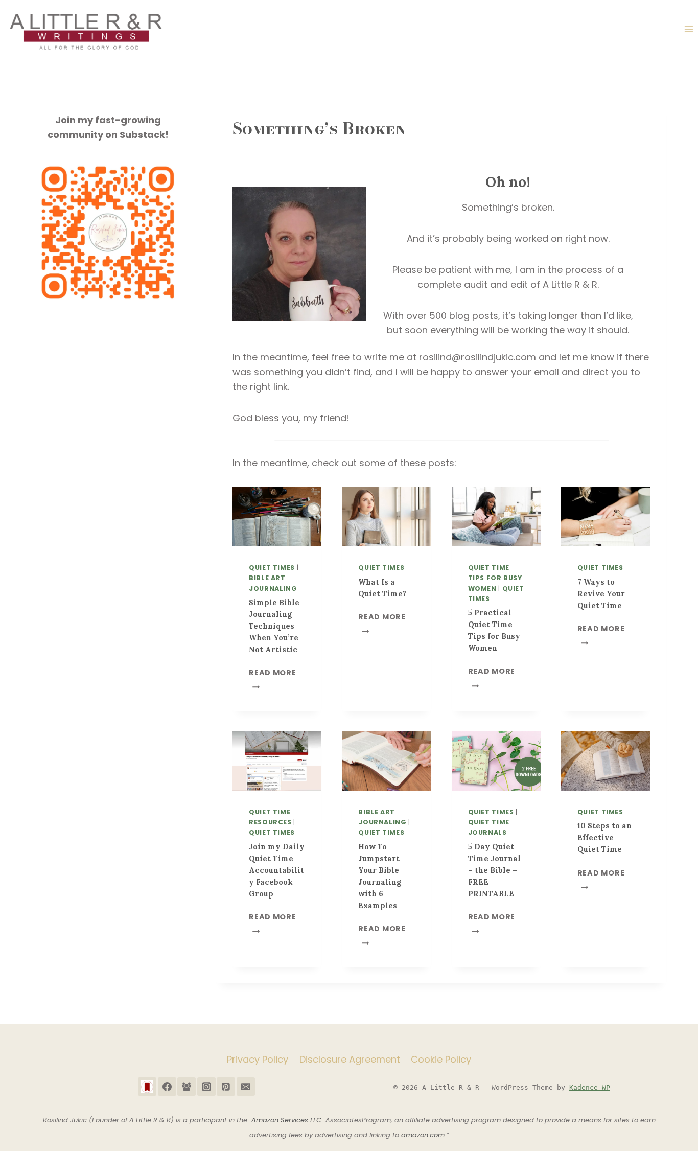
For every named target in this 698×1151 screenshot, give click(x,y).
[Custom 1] (147, 1086)
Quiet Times (272, 567)
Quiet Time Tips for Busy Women (495, 577)
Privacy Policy (257, 1059)
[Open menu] (688, 29)
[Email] (246, 1086)
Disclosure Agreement (349, 1059)
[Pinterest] (226, 1086)
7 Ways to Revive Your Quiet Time (601, 594)
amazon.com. (423, 1135)
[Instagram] (206, 1086)
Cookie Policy (441, 1059)
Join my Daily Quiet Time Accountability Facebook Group (277, 870)
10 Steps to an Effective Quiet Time (604, 837)
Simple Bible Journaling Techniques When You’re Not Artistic (274, 626)
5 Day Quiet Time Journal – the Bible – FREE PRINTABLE (494, 870)
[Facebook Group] (186, 1086)
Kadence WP (589, 1087)
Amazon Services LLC (288, 1120)
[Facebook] (167, 1086)
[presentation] (276, 516)
